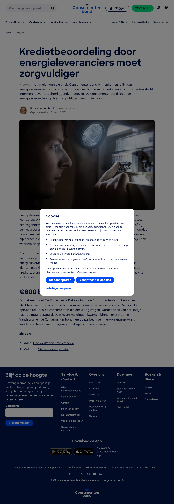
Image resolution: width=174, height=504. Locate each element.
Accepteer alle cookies (95, 280)
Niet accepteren (60, 280)
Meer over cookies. (87, 272)
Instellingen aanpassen (59, 288)
